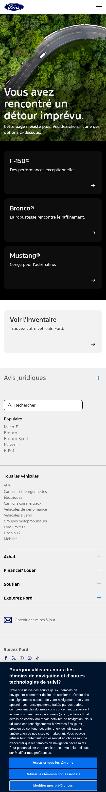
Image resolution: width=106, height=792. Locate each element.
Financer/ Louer (20, 570)
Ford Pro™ (12, 527)
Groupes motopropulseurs (25, 521)
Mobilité (11, 538)
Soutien (12, 584)
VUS (7, 485)
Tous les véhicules (21, 476)
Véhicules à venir (18, 515)
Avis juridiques (25, 378)
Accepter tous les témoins (53, 762)
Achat (10, 556)
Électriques (13, 497)
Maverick (12, 444)
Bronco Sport (16, 438)
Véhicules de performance (25, 509)
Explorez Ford (18, 598)
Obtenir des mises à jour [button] (35, 620)
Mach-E (11, 427)
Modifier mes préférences (53, 785)
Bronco (10, 432)
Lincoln (10, 533)
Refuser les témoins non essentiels (53, 774)
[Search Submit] (10, 405)
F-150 (9, 450)
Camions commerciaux (22, 503)
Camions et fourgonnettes (25, 491)
